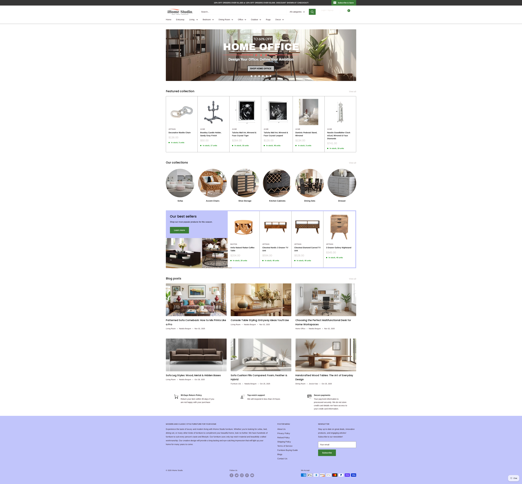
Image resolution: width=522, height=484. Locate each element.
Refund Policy (283, 437)
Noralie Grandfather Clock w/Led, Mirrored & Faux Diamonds (338, 135)
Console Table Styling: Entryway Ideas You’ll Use (260, 320)
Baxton (233, 244)
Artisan (172, 129)
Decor (278, 19)
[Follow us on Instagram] (242, 475)
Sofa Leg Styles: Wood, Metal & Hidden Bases (193, 375)
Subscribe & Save (346, 3)
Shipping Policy (284, 442)
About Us (281, 429)
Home (168, 19)
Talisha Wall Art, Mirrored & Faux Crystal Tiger (244, 134)
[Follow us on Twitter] (237, 475)
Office (240, 19)
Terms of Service (284, 446)
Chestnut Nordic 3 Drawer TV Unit (275, 249)
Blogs (279, 454)
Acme (202, 129)
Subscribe (327, 453)
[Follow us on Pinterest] (247, 475)
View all (353, 91)
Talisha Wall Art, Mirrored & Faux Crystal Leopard (276, 134)
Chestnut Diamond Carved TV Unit (307, 249)
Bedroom (207, 19)
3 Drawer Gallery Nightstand (338, 247)
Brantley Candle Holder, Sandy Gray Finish (210, 134)
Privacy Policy (283, 433)
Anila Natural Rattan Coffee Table (242, 249)
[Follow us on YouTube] (252, 475)
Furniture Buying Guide (287, 450)
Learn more (179, 230)
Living (192, 19)
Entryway (180, 19)
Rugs (268, 19)
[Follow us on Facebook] (231, 475)
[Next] (356, 124)
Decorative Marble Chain (180, 132)
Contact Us (282, 458)
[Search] (312, 12)
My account (327, 13)
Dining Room (224, 19)
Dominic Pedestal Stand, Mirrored (306, 134)
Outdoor (254, 19)
